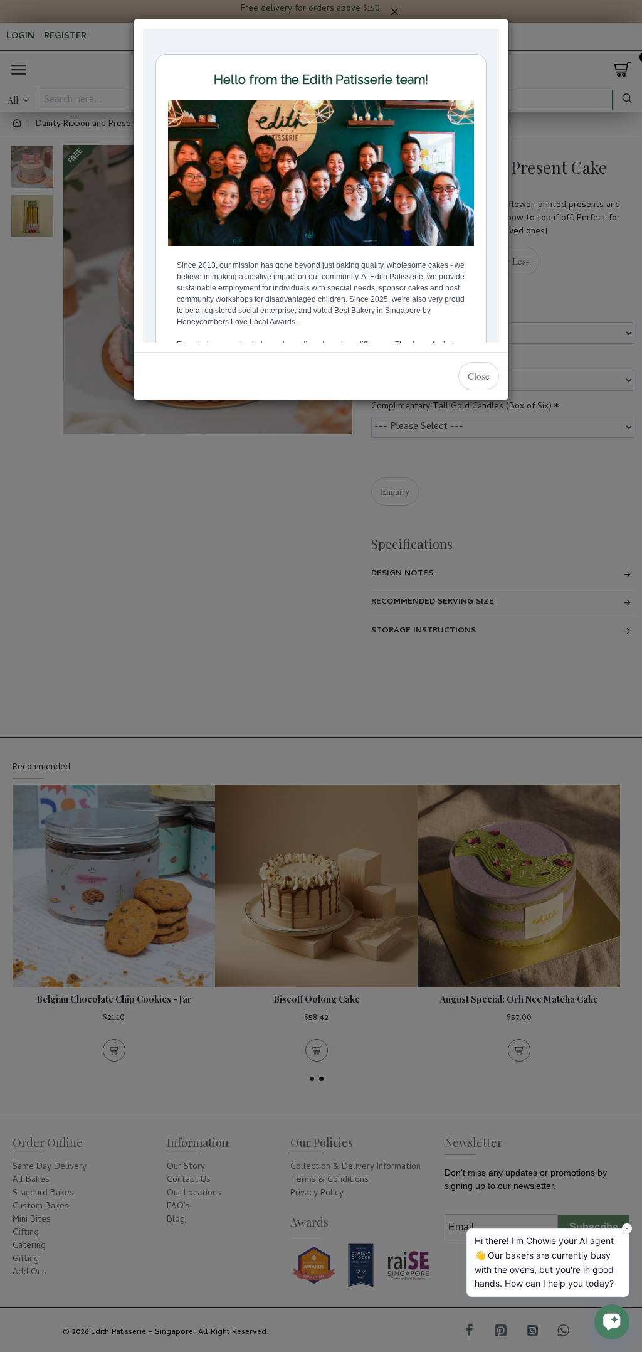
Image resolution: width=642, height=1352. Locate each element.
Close (479, 376)
